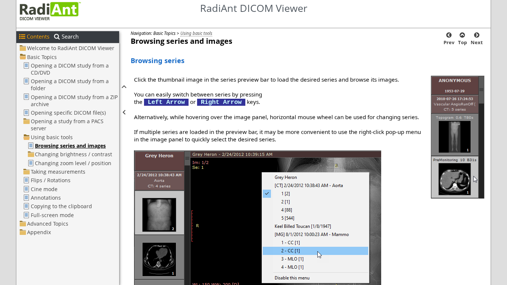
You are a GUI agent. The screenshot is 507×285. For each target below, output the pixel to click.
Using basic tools (196, 33)
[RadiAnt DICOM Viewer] (53, 11)
